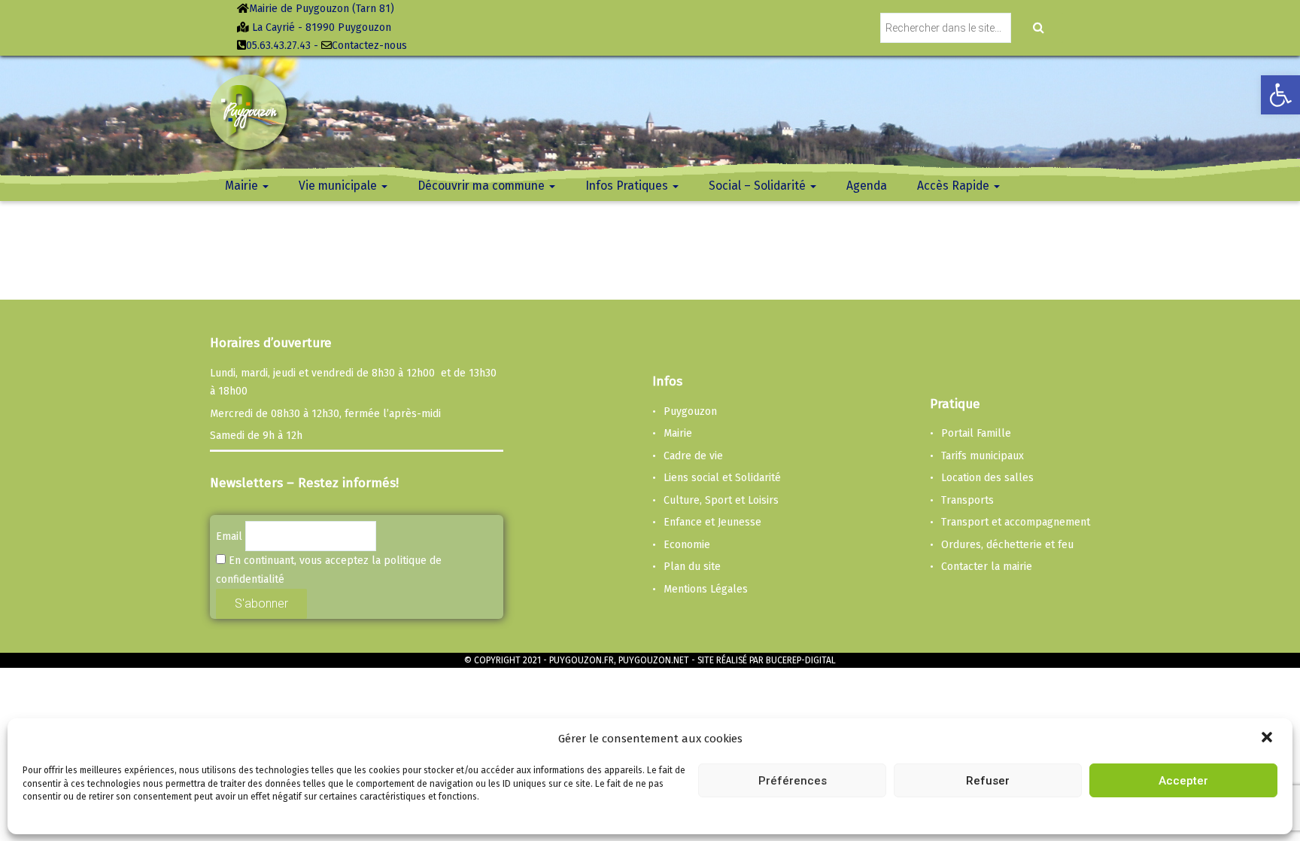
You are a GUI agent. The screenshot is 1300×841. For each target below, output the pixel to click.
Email (229, 536)
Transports (967, 500)
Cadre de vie (693, 455)
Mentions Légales (706, 589)
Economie (687, 544)
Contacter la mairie (986, 566)
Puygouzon (690, 411)
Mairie (678, 433)
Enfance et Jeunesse (712, 522)
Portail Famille (976, 433)
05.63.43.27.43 (278, 45)
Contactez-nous (369, 45)
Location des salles (987, 477)
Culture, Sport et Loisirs (721, 500)
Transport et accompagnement (1015, 522)
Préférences (792, 780)
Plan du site (692, 566)
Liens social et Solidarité (722, 477)
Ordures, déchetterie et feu (1007, 544)
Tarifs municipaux (982, 455)
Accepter (1183, 780)
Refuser (988, 780)
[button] (1268, 739)
